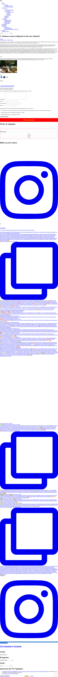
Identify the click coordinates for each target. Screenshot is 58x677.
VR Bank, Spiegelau (14, 673)
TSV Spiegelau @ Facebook (10, 646)
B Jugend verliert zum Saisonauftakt (7, 86)
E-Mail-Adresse (3, 103)
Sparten (3, 7)
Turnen (6, 18)
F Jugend (8, 13)
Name (1, 101)
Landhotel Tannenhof (44, 671)
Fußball (6, 8)
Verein (3, 3)
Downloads (4, 25)
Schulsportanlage (8, 22)
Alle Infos (32, 676)
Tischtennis (7, 16)
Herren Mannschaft (10, 9)
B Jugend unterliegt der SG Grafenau (7, 85)
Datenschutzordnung (8, 28)
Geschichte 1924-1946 (9, 5)
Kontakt (3, 30)
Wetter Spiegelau (3, 131)
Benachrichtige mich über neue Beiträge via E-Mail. (10, 114)
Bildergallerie (4, 24)
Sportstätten (4, 19)
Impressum (4, 26)
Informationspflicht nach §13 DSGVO (11, 29)
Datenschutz (7, 27)
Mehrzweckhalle (7, 21)
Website (1, 105)
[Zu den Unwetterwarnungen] (29, 134)
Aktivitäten (9, 15)
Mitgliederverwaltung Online (29, 119)
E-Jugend (8, 14)
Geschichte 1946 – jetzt (9, 6)
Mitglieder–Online (5, 31)
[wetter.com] (26, 676)
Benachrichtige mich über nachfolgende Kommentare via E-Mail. (13, 112)
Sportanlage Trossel (8, 20)
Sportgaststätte (7, 23)
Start (3, 2)
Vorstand (6, 4)
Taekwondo (7, 17)
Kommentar (2, 99)
